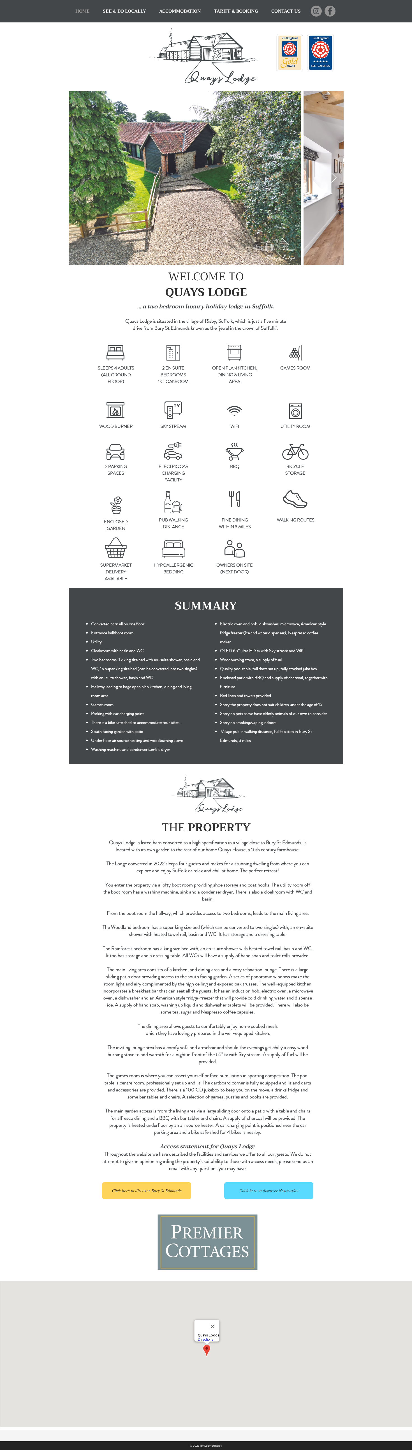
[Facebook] (330, 11)
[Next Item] (334, 178)
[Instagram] (316, 11)
